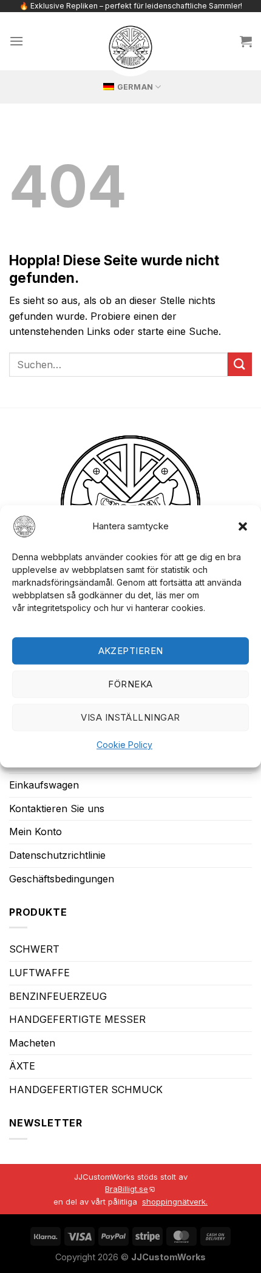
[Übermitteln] (240, 364)
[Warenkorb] (246, 41)
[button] (243, 526)
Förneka (130, 684)
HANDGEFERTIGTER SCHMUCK (86, 1089)
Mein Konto (35, 831)
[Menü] (16, 41)
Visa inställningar (130, 717)
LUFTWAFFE (39, 973)
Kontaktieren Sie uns (56, 808)
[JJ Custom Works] (130, 47)
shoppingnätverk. (175, 1201)
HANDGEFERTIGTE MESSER (77, 1019)
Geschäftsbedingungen (61, 879)
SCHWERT (34, 949)
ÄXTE (22, 1066)
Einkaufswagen (44, 785)
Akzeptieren (130, 650)
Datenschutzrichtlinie (57, 855)
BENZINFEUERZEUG (58, 996)
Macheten (32, 1043)
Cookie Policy (124, 745)
